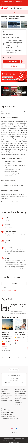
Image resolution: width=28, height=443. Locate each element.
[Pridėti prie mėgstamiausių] (23, 61)
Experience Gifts (6, 411)
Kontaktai (17, 404)
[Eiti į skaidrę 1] (9, 357)
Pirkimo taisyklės (6, 397)
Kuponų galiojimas (6, 395)
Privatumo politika (19, 389)
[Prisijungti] (14, 8)
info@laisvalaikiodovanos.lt (15, 383)
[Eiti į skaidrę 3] (15, 357)
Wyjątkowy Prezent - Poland (9, 418)
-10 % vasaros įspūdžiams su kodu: (11, 1)
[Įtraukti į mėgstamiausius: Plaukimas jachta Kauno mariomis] (24, 320)
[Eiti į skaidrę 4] (18, 357)
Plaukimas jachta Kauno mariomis (20, 333)
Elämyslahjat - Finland (7, 412)
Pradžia (3, 12)
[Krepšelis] (21, 8)
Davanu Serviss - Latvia (8, 416)
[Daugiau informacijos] (18, 37)
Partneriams (5, 389)
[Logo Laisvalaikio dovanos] (5, 8)
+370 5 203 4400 (15, 376)
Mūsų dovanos (5, 393)
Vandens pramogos (11, 12)
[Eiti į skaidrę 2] (12, 357)
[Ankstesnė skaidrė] (2, 357)
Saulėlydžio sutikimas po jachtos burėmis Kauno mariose (7, 335)
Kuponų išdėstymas (20, 395)
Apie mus (4, 391)
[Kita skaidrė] (25, 357)
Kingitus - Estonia (6, 414)
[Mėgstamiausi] (18, 8)
